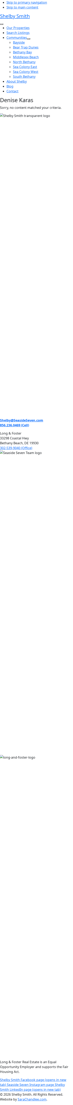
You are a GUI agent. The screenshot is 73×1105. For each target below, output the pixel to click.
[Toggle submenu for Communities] (28, 38)
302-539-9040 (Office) (16, 448)
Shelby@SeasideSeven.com (21, 420)
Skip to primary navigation (26, 2)
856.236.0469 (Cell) (14, 425)
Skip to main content (22, 7)
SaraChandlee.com (32, 1099)
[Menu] (1, 24)
